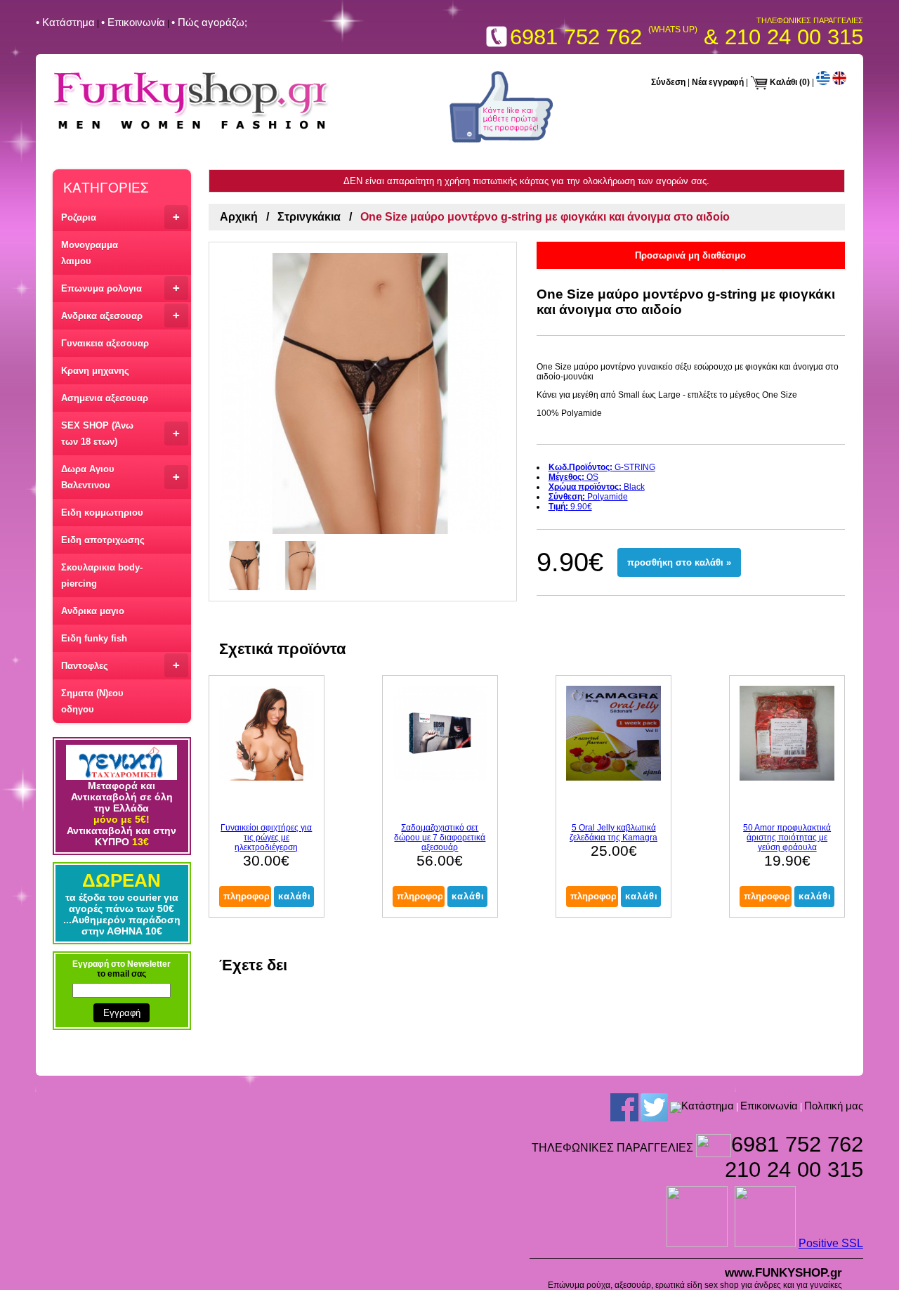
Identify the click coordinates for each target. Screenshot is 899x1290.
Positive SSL (831, 1243)
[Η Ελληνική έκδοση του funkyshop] (823, 82)
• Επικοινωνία (133, 22)
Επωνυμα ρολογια (120, 287)
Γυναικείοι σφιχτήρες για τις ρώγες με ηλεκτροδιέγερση (266, 837)
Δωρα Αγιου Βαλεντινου (120, 477)
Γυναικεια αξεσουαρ (105, 343)
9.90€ (570, 507)
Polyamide (588, 497)
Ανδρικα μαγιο (92, 611)
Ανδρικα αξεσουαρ (120, 315)
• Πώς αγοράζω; (209, 22)
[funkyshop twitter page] (654, 1107)
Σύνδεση (668, 82)
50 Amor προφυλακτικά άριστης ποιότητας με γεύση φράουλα (787, 837)
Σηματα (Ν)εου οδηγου (92, 701)
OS (573, 477)
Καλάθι (783, 82)
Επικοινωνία (769, 1106)
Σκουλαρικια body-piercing (102, 575)
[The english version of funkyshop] (839, 82)
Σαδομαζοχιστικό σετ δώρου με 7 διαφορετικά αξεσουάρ (439, 837)
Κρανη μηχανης (95, 370)
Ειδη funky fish (94, 638)
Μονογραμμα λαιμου (89, 253)
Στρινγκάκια (309, 217)
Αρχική (239, 217)
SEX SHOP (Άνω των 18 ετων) (120, 433)
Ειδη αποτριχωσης (103, 540)
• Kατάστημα (65, 22)
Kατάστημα (707, 1106)
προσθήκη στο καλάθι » (679, 562)
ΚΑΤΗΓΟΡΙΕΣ (105, 186)
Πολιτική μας (833, 1106)
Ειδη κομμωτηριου (102, 512)
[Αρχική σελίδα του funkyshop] (192, 130)
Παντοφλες (120, 665)
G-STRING (602, 467)
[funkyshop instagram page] (675, 1107)
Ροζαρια (120, 216)
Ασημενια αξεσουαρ (104, 398)
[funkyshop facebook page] (501, 140)
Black (597, 487)
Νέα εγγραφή (718, 82)
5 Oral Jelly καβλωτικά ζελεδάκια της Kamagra (613, 832)
